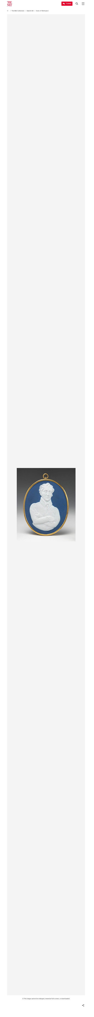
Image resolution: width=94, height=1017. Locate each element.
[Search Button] (77, 4)
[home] (8, 11)
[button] (83, 1005)
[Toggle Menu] (83, 4)
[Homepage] (9, 3)
